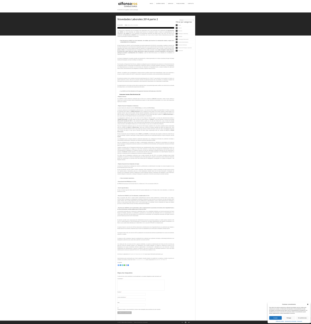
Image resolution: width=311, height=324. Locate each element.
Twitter (188, 322)
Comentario (120, 278)
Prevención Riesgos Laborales (185, 47)
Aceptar (275, 318)
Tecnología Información (183, 39)
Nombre (119, 292)
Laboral (180, 28)
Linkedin (182, 322)
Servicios (170, 3)
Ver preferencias (302, 318)
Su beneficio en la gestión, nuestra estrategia (127, 9)
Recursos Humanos (182, 45)
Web (118, 302)
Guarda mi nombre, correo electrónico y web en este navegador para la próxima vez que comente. (139, 309)
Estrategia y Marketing (183, 33)
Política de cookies (280, 321)
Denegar (289, 318)
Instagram (192, 322)
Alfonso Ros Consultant (133, 25)
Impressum (299, 321)
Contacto (191, 3)
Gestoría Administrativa (183, 42)
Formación (180, 50)
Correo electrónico (121, 297)
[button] (308, 304)
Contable (180, 36)
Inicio (151, 3)
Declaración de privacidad (290, 321)
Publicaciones (180, 3)
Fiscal (179, 25)
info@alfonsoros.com (140, 259)
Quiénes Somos (160, 3)
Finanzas (180, 30)
